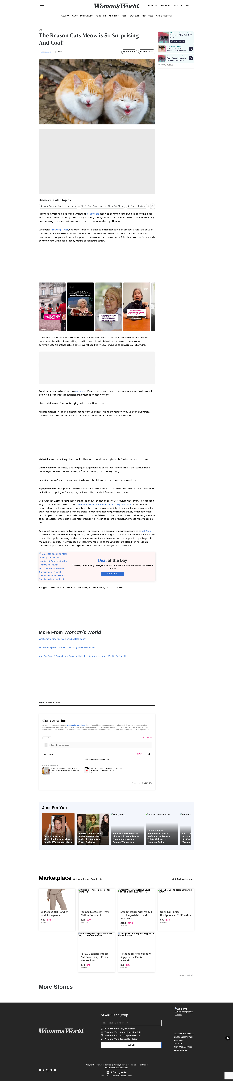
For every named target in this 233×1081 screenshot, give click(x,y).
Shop (144, 16)
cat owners (80, 391)
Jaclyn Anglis (46, 52)
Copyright (89, 1065)
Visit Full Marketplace (183, 879)
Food (124, 16)
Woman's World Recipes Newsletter (121, 1039)
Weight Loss (114, 16)
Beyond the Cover (164, 16)
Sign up (149, 737)
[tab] (49, 754)
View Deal (112, 574)
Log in (141, 737)
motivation (50, 702)
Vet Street (146, 531)
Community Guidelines (76, 725)
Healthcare (134, 16)
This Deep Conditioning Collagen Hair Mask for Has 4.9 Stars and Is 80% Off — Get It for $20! (113, 567)
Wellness (65, 16)
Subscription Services (184, 1034)
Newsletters (165, 5)
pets (58, 702)
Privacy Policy (119, 1065)
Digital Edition (180, 1050)
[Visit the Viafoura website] (146, 783)
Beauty (75, 16)
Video (150, 16)
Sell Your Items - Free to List (88, 879)
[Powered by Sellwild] (190, 975)
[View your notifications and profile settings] (149, 754)
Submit (131, 1045)
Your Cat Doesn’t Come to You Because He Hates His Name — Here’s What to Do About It (83, 656)
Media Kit (132, 1065)
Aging (98, 16)
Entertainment (86, 16)
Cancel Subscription (183, 1037)
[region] (97, 760)
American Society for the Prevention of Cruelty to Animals (103, 504)
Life (104, 16)
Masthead (143, 1065)
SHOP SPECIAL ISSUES (183, 1047)
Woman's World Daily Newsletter (119, 1028)
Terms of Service (104, 1065)
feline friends (93, 214)
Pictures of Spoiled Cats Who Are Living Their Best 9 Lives (67, 647)
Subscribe (178, 5)
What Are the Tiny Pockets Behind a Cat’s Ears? (62, 639)
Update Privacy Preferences (116, 1067)
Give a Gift (178, 1044)
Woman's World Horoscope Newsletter (122, 1035)
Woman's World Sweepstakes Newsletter (123, 1032)
